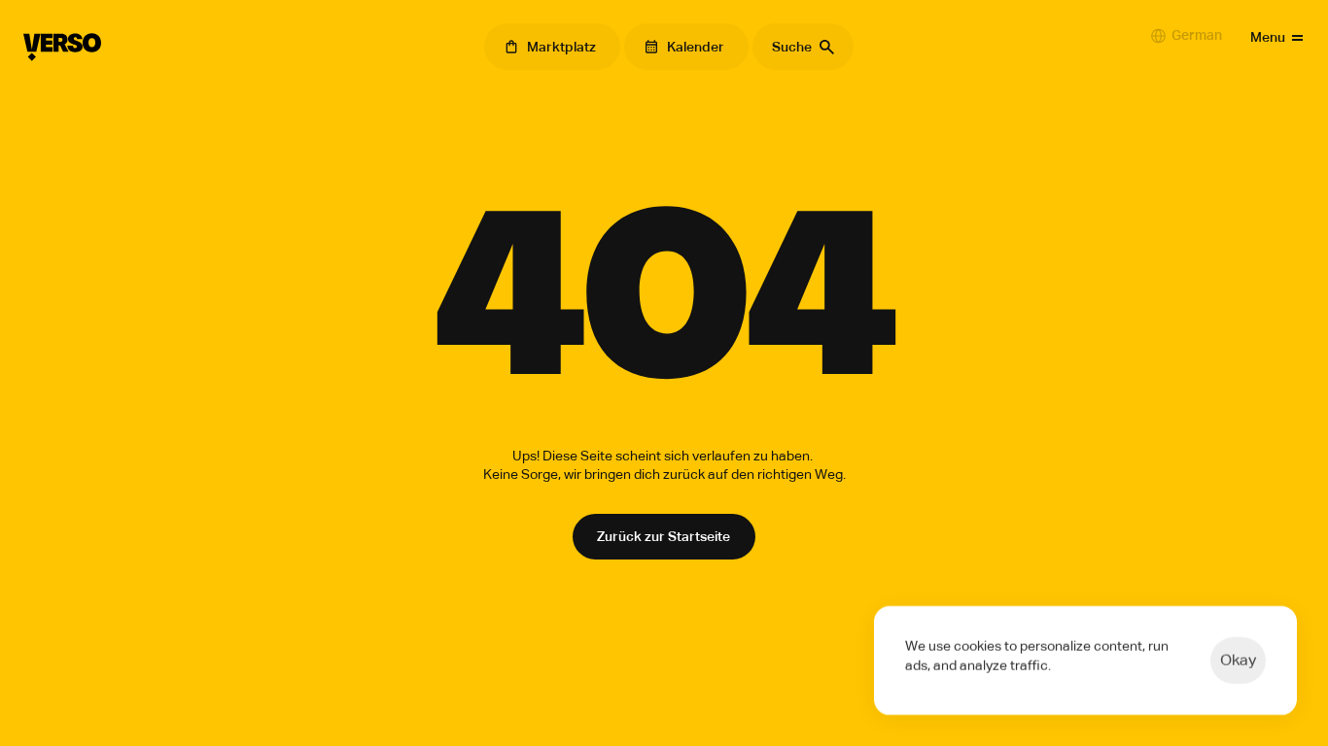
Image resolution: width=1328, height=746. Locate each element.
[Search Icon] (803, 46)
